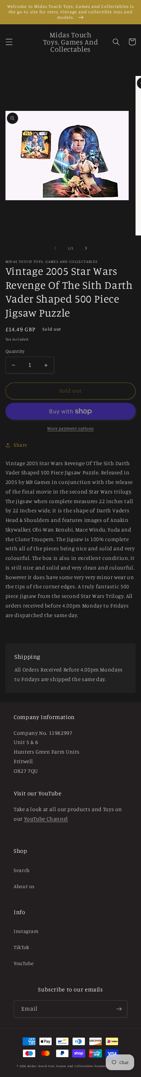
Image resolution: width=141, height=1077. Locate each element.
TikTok (21, 947)
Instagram (26, 931)
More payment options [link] (70, 428)
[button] (9, 42)
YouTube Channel (46, 819)
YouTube (24, 963)
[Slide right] (85, 248)
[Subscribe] (119, 1008)
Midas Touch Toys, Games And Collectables (60, 1066)
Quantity (14, 351)
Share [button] (20, 445)
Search (22, 870)
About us (24, 886)
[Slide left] (55, 248)
